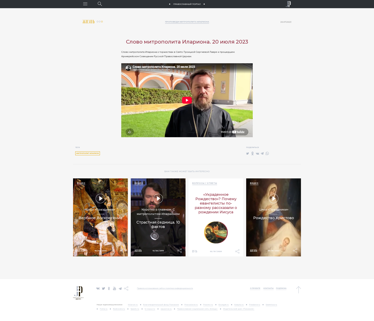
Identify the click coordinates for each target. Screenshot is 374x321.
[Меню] (85, 4)
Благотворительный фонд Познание (161, 305)
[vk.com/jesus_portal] (98, 288)
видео (81, 183)
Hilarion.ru (133, 305)
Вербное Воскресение (100, 218)
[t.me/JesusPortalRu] (120, 288)
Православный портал (187, 4)
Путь (194, 251)
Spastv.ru (135, 309)
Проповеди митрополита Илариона (187, 22)
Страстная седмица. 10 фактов (158, 224)
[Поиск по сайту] (100, 4)
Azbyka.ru (239, 305)
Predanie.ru (254, 305)
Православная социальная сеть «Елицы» (197, 309)
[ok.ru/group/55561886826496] (108, 288)
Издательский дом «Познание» (238, 309)
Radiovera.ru (119, 309)
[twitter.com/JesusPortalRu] (103, 288)
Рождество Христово (273, 218)
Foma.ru (104, 309)
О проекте (255, 288)
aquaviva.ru (166, 309)
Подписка (281, 288)
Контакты (268, 288)
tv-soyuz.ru (150, 309)
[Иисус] (288, 4)
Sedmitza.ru (271, 305)
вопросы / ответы (204, 183)
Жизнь (90, 22)
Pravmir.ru (208, 305)
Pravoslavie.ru (191, 305)
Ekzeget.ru (224, 305)
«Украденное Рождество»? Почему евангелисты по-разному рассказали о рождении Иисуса (216, 203)
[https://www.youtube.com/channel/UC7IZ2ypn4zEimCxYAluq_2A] (114, 288)
